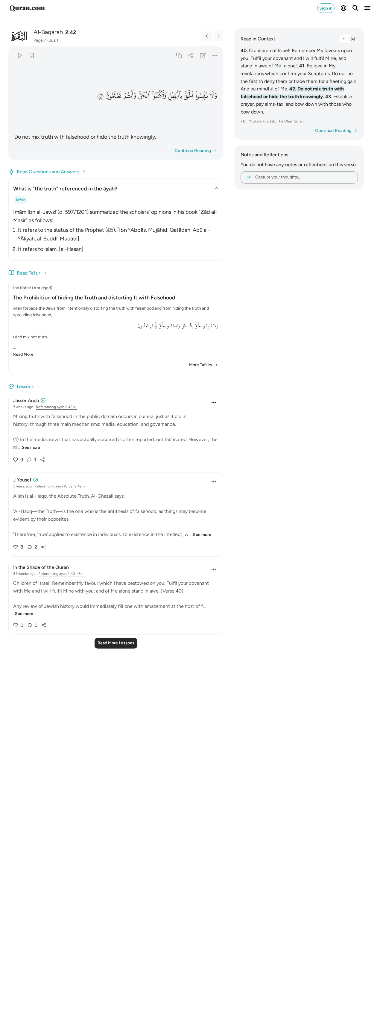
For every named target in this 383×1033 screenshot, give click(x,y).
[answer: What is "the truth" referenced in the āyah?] (115, 229)
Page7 (40, 40)
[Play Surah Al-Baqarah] (19, 55)
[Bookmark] (31, 55)
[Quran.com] (27, 8)
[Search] (355, 8)
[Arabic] (343, 39)
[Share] (191, 55)
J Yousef (22, 480)
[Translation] (352, 39)
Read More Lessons (116, 643)
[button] (213, 95)
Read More (23, 354)
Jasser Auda (26, 400)
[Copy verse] (179, 55)
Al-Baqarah (48, 32)
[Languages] (343, 8)
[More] (215, 55)
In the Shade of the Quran (41, 567)
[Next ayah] (218, 36)
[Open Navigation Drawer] (367, 8)
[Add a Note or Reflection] (203, 55)
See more (31, 447)
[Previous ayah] (207, 36)
